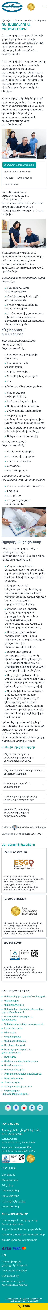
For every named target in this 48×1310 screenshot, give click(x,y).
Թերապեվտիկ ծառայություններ (22, 1229)
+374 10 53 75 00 (11, 1142)
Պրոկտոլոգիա (11, 1082)
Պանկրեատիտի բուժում (17, 1086)
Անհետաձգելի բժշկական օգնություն (23, 996)
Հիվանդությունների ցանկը (17, 171)
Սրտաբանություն (13, 1069)
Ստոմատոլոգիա (12, 1065)
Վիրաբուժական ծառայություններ (23, 1234)
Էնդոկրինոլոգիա (12, 1028)
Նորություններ (24, 178)
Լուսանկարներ (11, 184)
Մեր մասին (8, 1174)
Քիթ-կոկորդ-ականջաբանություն (21, 1073)
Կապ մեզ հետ (10, 1195)
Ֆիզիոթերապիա (12, 1078)
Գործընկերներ (11, 1190)
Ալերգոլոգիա (10, 1000)
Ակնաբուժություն (13, 1004)
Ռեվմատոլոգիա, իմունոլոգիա (20, 1061)
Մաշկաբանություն (13, 1045)
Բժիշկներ (8, 178)
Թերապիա (9, 1032)
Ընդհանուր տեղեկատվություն (19, 165)
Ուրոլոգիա (9, 1056)
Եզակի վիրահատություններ (19, 1239)
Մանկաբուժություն (14, 1040)
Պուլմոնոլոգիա (11, 1036)
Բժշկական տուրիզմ (14, 1270)
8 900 (25, 1142)
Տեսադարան (10, 1180)
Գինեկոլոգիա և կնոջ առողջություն (22, 1023)
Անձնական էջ (10, 1275)
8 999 (32, 1142)
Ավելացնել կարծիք (13, 1201)
